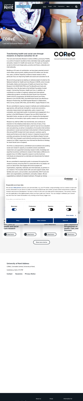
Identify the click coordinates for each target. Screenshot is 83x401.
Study (51, 399)
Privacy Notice (30, 274)
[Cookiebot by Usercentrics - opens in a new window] (65, 179)
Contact (10, 274)
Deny (17, 220)
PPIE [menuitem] (55, 6)
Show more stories (41, 242)
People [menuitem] (50, 6)
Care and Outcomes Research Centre (21, 6)
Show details (70, 215)
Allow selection (41, 220)
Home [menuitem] (44, 6)
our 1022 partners (16, 187)
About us (38, 399)
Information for (67, 399)
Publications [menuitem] (61, 6)
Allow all (65, 220)
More (68, 6)
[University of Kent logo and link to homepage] (9, 6)
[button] (76, 6)
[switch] (32, 209)
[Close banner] (76, 179)
